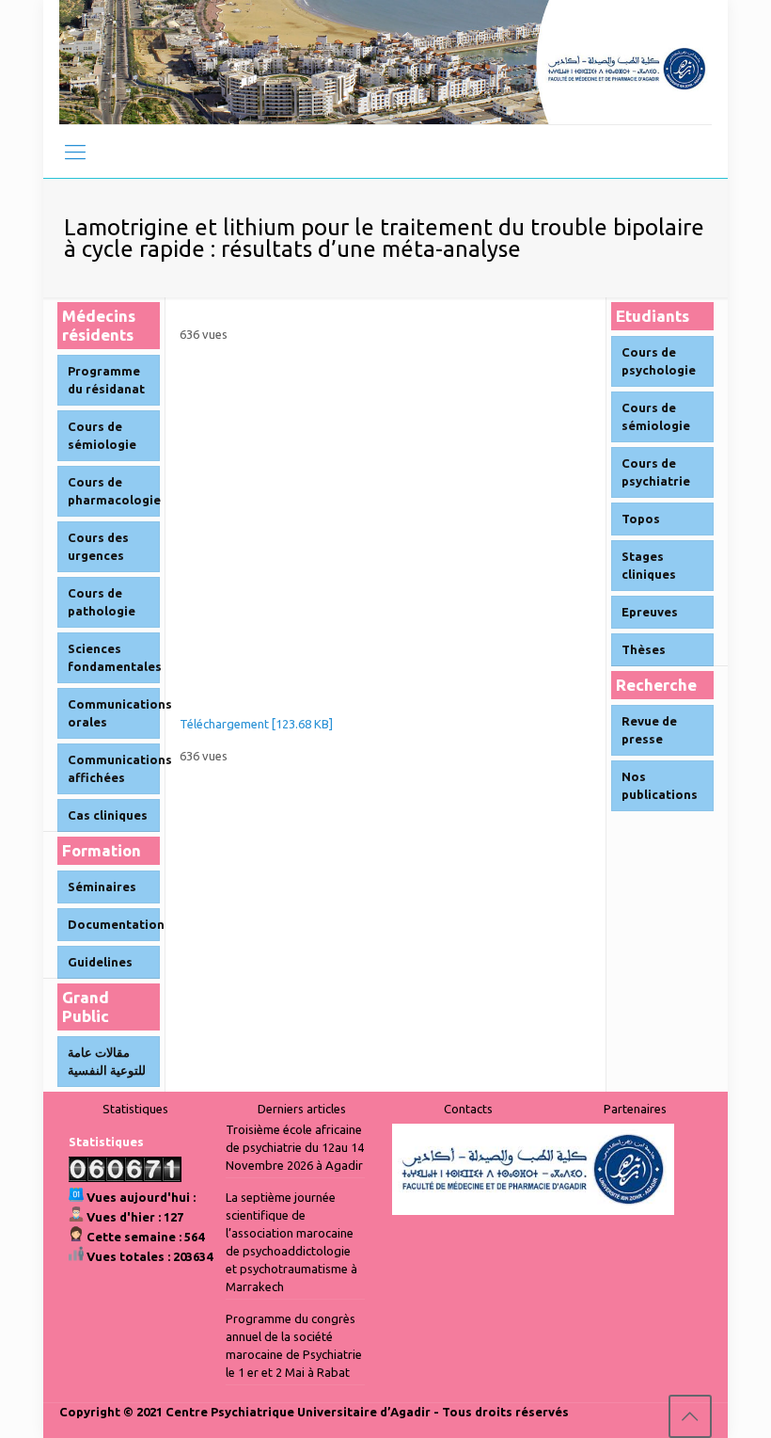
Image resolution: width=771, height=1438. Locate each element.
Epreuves (650, 611)
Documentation (114, 924)
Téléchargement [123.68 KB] (256, 723)
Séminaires (102, 886)
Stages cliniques (649, 565)
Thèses (644, 649)
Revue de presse (649, 729)
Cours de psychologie (659, 360)
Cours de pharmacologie (114, 490)
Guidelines (100, 961)
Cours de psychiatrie (656, 471)
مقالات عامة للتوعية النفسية (107, 1061)
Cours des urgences (98, 546)
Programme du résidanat (106, 379)
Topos (641, 518)
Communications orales (114, 712)
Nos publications (660, 785)
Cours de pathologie (101, 601)
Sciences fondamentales (114, 657)
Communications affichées (114, 768)
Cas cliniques (108, 815)
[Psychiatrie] (385, 62)
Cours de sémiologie (102, 435)
